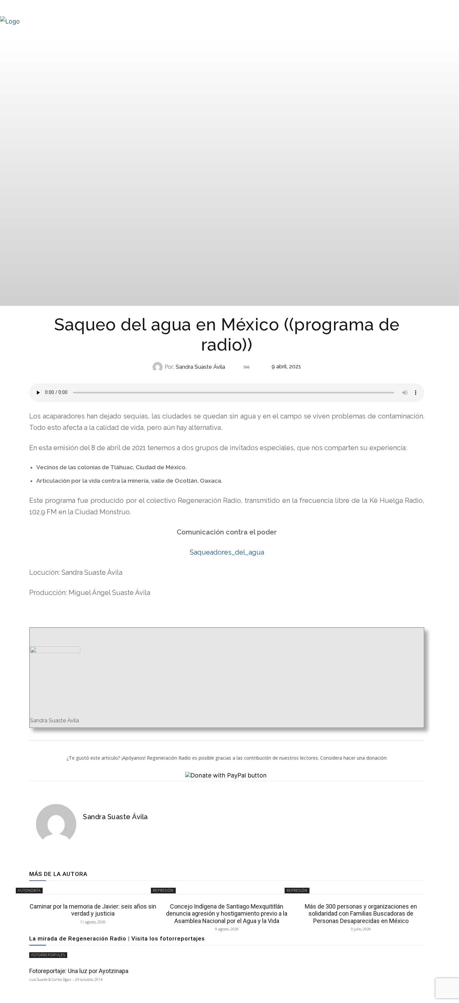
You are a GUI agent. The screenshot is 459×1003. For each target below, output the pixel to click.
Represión (163, 890)
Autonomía (29, 890)
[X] (97, 829)
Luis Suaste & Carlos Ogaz (50, 979)
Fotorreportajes (48, 955)
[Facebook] (86, 829)
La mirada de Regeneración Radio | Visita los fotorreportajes (117, 938)
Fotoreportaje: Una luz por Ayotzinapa (78, 970)
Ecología (226, 380)
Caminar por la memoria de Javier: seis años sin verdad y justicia (93, 910)
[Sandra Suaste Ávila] (159, 367)
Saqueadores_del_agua (227, 552)
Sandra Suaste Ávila (200, 367)
